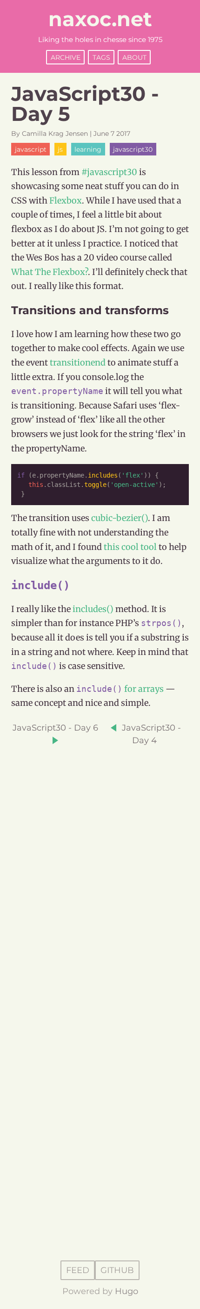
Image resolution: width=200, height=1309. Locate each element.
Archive (65, 57)
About (134, 57)
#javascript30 (109, 172)
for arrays (144, 688)
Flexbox (65, 200)
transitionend (78, 362)
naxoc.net (100, 19)
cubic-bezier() (119, 518)
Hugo (126, 1291)
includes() (93, 609)
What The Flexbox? (49, 272)
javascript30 (133, 149)
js (60, 149)
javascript (31, 149)
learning (87, 149)
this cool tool (130, 547)
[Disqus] (100, 863)
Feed (77, 1270)
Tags (101, 57)
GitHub (117, 1270)
